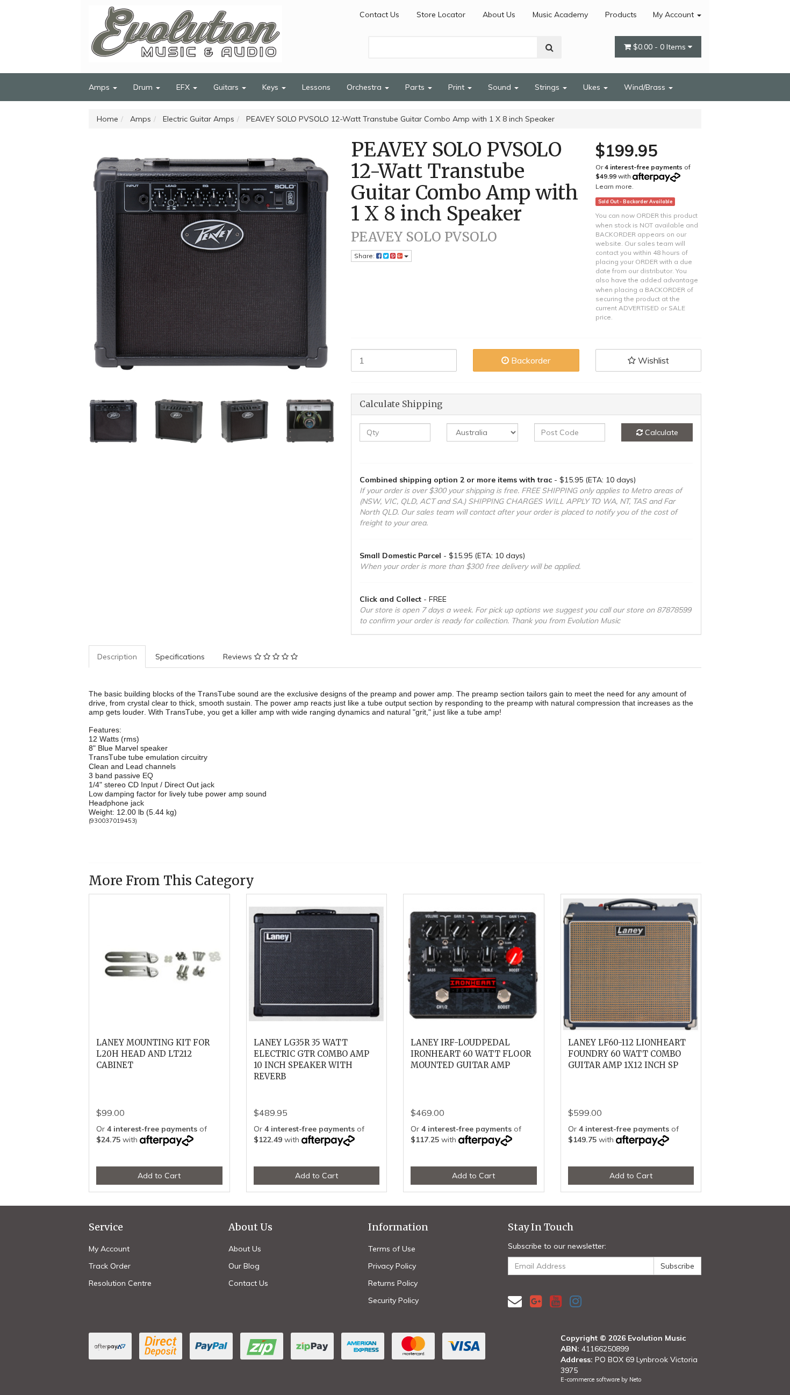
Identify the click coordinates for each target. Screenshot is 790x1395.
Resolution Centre (120, 1283)
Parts (416, 87)
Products (621, 14)
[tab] (118, 656)
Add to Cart (159, 1175)
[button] (648, 360)
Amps (100, 87)
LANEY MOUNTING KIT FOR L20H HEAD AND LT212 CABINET (153, 1053)
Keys (271, 87)
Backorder (529, 360)
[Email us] (515, 1301)
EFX (184, 87)
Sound (500, 87)
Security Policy (393, 1300)
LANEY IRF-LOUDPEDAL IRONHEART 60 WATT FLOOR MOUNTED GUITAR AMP (471, 1053)
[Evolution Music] (185, 30)
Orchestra (365, 87)
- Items (660, 47)
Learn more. (614, 186)
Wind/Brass (645, 87)
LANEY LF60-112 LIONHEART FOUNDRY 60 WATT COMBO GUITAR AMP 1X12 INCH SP (627, 1053)
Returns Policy (393, 1283)
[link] (536, 1301)
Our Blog (244, 1266)
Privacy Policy (392, 1266)
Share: (365, 256)
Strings (548, 87)
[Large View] (113, 421)
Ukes (592, 87)
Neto (635, 1379)
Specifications (180, 656)
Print (457, 87)
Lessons (316, 87)
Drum (144, 87)
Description (117, 656)
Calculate (660, 432)
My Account (674, 14)
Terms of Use (391, 1249)
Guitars (227, 87)
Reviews (238, 656)
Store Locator (440, 14)
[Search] (549, 47)
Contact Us (379, 14)
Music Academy (560, 14)
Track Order (110, 1266)
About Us (499, 14)
